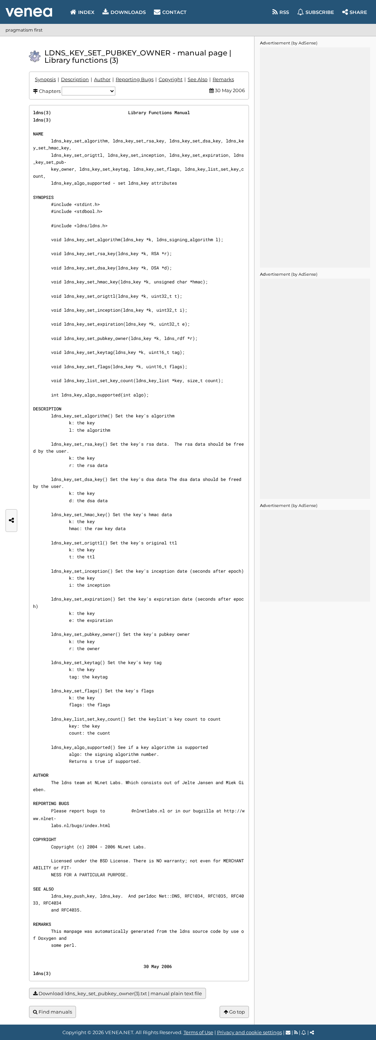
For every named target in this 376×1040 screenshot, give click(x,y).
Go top (236, 1012)
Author (102, 79)
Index (86, 12)
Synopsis (45, 79)
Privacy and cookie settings (249, 1032)
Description (75, 79)
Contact (174, 12)
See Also (197, 79)
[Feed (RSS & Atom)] (296, 1032)
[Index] (29, 12)
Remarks (223, 79)
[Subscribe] (303, 1032)
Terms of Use (198, 1032)
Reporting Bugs (134, 79)
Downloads (128, 12)
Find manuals (54, 1012)
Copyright (170, 79)
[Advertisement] (315, 157)
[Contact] (288, 1032)
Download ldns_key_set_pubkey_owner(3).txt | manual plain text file (119, 993)
